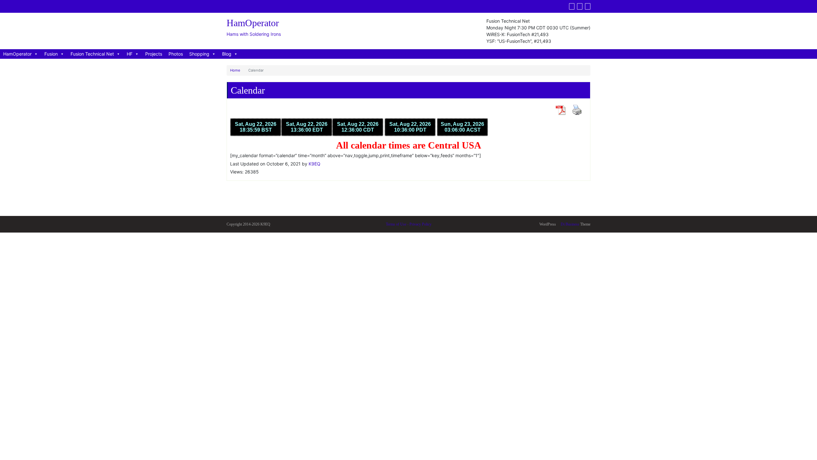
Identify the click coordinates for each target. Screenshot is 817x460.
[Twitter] (571, 6)
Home (235, 70)
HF (129, 54)
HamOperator (17, 54)
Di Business (569, 224)
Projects (153, 54)
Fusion (51, 54)
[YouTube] (579, 6)
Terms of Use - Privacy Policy (408, 224)
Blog (226, 54)
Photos (176, 54)
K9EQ (314, 163)
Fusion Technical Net (92, 54)
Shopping (199, 54)
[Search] (587, 6)
